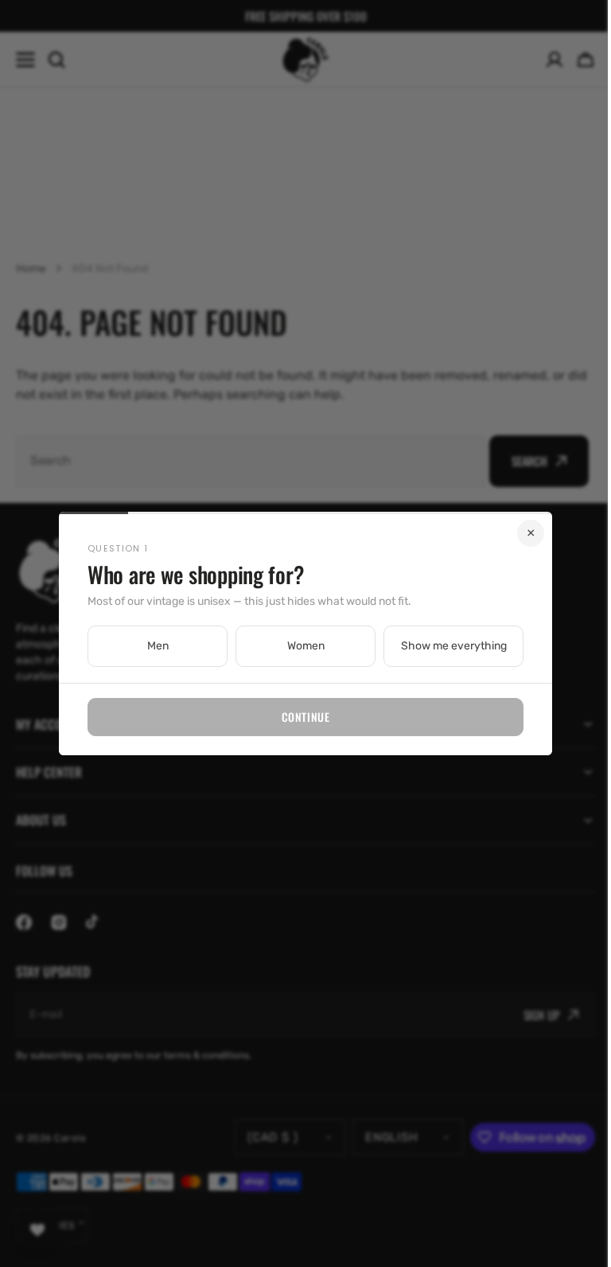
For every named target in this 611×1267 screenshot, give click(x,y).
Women (299, 646)
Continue (299, 716)
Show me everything (447, 646)
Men (151, 646)
